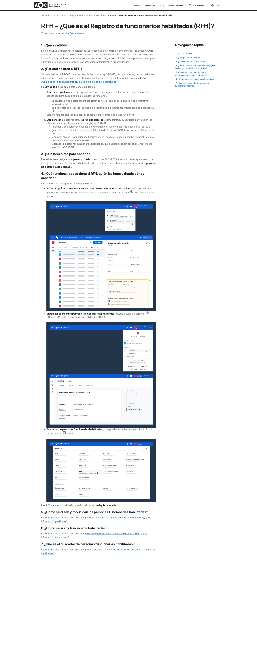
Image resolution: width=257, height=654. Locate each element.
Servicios (137, 5)
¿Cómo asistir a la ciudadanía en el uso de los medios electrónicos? (79, 81)
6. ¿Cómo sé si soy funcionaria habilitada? (195, 79)
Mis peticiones (198, 5)
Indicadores (150, 5)
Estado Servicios (175, 5)
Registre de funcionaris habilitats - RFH (88, 15)
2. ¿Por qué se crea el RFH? (188, 57)
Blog (162, 5)
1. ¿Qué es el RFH (184, 53)
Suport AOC (46, 15)
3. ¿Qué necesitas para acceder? (191, 61)
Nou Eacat (61, 15)
